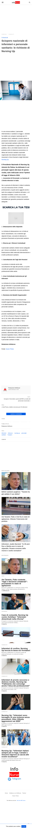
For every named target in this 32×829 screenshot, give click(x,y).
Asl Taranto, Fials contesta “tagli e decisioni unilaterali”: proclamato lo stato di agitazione (15, 583)
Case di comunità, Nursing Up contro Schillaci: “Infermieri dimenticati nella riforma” (15, 617)
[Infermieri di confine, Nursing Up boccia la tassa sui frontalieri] (16, 635)
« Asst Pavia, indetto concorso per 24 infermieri (14, 407)
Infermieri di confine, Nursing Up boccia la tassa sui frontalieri (16, 649)
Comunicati (11, 34)
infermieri (4, 433)
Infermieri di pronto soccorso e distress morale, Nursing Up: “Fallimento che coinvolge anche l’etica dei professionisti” (16, 683)
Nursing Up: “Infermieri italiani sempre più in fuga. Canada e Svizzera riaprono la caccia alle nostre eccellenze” (15, 754)
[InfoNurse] (16, 2)
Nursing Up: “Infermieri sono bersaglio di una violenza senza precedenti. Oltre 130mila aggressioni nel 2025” (16, 718)
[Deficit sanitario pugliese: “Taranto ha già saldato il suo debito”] (16, 481)
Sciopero (10, 434)
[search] (29, 2)
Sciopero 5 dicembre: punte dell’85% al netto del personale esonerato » (17, 399)
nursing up (17, 433)
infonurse (10, 433)
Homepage (4, 34)
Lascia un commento (16, 414)
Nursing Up (5, 159)
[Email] (14, 129)
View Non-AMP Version (21, 800)
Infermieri (4, 611)
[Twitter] (10, 129)
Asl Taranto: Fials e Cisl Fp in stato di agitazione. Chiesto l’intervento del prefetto (16, 519)
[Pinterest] (12, 129)
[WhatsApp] (8, 129)
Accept (23, 826)
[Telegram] (6, 129)
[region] (16, 18)
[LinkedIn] (4, 129)
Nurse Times (10, 349)
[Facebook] (2, 129)
